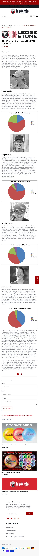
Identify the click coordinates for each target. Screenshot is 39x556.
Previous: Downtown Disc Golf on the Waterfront (18, 415)
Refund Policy (10, 533)
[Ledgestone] (19, 11)
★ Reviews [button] (37, 280)
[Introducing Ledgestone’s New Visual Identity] (19, 484)
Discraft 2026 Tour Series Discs (11, 472)
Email (3, 391)
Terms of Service (11, 530)
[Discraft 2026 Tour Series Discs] (19, 461)
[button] (30, 16)
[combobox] (13, 16)
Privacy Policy (10, 527)
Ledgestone (4, 544)
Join (29, 513)
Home (3, 25)
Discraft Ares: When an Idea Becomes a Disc (14, 445)
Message (4, 398)
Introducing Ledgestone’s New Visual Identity (15, 491)
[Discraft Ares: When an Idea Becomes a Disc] (19, 433)
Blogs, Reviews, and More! (14, 25)
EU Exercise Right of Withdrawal (15, 536)
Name (3, 383)
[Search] (26, 16)
